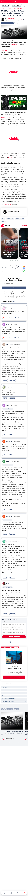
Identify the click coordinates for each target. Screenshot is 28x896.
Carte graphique (17, 8)
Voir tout (24, 225)
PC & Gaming (9, 8)
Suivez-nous (7, 23)
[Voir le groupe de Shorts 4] (14, 260)
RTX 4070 (10, 157)
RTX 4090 (21, 116)
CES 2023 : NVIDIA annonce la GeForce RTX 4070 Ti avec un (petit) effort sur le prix (12, 733)
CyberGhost (14, 666)
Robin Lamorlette (10, 18)
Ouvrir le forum (15, 642)
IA (24, 5)
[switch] (23, 1)
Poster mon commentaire (14, 636)
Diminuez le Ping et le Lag (14, 668)
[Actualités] (4, 892)
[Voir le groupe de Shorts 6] (17, 260)
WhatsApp (14, 268)
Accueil (3, 8)
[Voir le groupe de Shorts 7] (19, 260)
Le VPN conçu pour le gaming (10, 647)
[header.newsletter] (6, 2)
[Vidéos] (11, 892)
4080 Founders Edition (7, 117)
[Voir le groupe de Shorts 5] (15, 260)
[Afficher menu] (1, 1)
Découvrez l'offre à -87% (14, 677)
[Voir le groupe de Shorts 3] (12, 260)
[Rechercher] (4, 2)
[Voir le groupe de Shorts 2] (10, 260)
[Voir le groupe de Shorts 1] (9, 260)
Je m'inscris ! (14, 287)
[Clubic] (14, 1)
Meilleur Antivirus (16, 5)
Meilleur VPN (5, 5)
